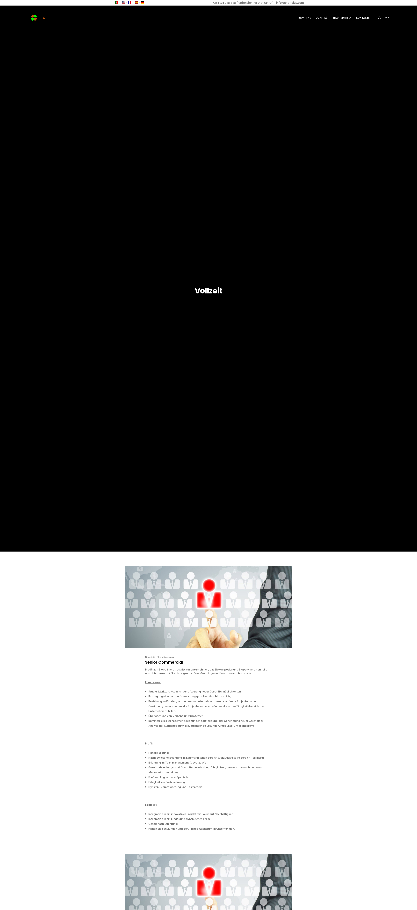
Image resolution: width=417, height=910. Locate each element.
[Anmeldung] (377, 18)
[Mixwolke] (384, 18)
